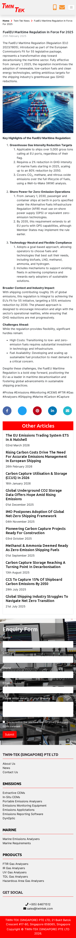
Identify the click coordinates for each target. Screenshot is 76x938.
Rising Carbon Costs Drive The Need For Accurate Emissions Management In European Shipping (36, 456)
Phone (7, 668)
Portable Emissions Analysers (22, 801)
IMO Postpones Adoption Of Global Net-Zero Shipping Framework (35, 514)
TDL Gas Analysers (15, 876)
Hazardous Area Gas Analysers (23, 881)
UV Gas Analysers (15, 872)
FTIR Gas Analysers (15, 864)
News (6, 768)
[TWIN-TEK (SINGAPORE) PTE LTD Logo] (16, 7)
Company (9, 652)
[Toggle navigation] (71, 7)
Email (6, 683)
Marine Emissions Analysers (21, 839)
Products (12, 855)
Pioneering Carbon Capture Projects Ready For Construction (36, 531)
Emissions (12, 784)
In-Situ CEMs (11, 797)
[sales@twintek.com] (63, 8)
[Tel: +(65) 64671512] (55, 8)
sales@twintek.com (39, 908)
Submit (9, 734)
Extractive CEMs (14, 793)
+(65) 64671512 (39, 904)
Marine (9, 830)
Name (6, 637)
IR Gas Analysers (14, 868)
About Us (9, 763)
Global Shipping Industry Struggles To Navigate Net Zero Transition (37, 598)
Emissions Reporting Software (23, 814)
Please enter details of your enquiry (26, 698)
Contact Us (10, 772)
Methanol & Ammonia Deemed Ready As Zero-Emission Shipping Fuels (37, 547)
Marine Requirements (17, 843)
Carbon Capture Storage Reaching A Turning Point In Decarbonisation (35, 564)
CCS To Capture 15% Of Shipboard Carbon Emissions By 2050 (34, 581)
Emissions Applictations (18, 809)
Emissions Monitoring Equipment (24, 805)
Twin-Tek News (22, 20)
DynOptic (9, 818)
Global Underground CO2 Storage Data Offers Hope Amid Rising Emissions (34, 494)
